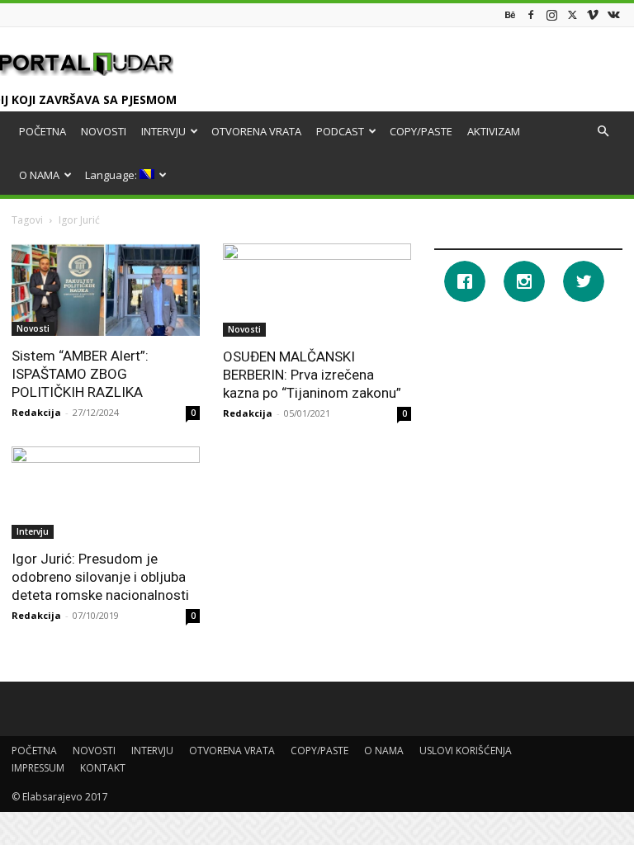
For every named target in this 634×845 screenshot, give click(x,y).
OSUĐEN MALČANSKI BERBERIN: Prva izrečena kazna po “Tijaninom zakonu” (312, 374)
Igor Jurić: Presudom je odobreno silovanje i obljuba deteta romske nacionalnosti (100, 576)
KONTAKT (102, 768)
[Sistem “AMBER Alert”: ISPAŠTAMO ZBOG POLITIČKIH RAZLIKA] (106, 289)
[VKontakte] (613, 14)
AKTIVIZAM (493, 131)
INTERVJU (163, 131)
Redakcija (36, 412)
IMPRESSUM (38, 768)
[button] (602, 131)
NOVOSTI (103, 131)
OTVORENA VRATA (256, 131)
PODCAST (340, 131)
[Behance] (510, 14)
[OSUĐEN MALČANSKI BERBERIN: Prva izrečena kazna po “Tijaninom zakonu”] (317, 290)
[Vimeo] (593, 14)
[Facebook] (531, 14)
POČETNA (42, 131)
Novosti (33, 328)
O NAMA (39, 175)
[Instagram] (551, 14)
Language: (112, 175)
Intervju (33, 531)
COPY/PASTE (421, 131)
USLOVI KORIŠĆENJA (465, 751)
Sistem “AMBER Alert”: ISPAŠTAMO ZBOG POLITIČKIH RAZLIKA (80, 373)
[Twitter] (572, 14)
